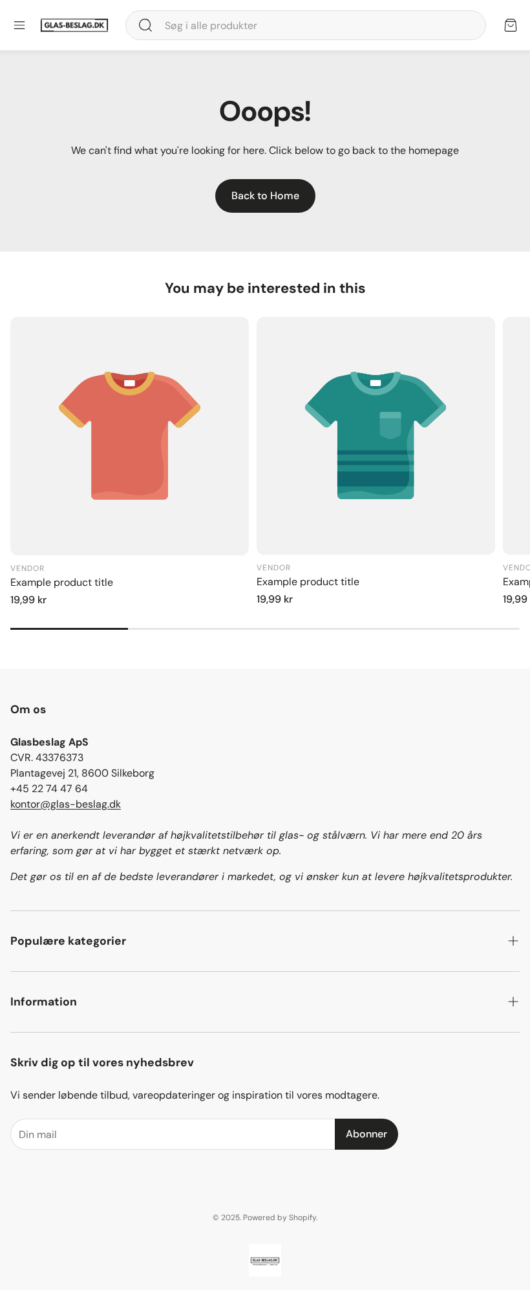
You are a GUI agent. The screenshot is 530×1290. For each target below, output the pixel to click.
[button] (305, 25)
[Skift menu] (19, 25)
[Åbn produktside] (129, 436)
